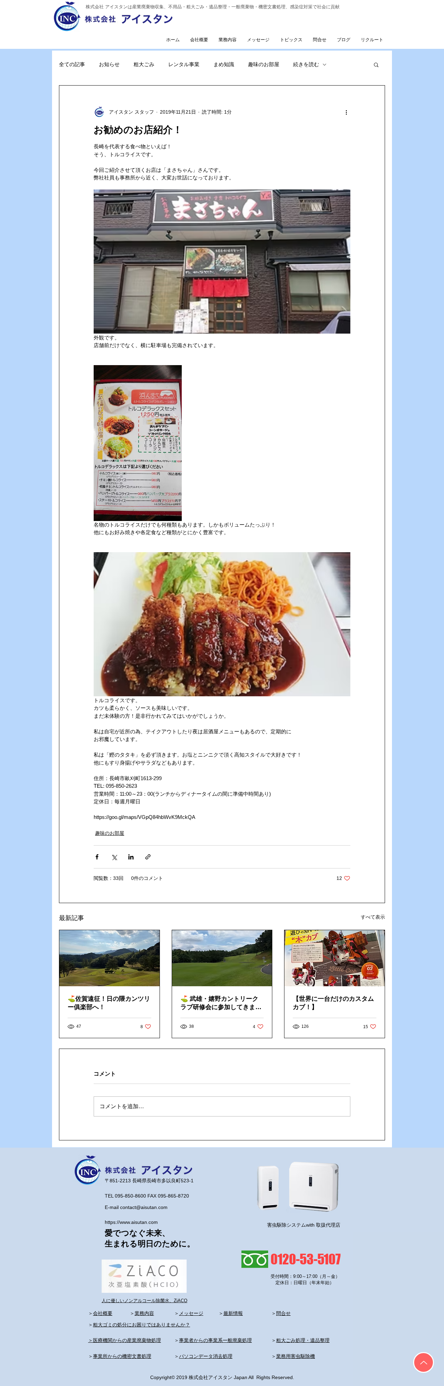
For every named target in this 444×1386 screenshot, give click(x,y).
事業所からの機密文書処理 (122, 1356)
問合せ (283, 1313)
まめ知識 (223, 64)
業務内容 (144, 1313)
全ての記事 (72, 64)
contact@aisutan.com (144, 1207)
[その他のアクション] (346, 112)
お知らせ (109, 64)
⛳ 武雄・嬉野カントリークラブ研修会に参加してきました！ (221, 1003)
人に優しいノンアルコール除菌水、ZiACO (144, 1300)
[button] (376, 64)
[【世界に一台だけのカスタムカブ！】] (334, 958)
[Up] (423, 1362)
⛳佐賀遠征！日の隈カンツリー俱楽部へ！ (109, 1002)
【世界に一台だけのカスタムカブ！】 (333, 1002)
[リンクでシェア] (148, 857)
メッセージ (191, 1313)
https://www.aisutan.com (131, 1222)
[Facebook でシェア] (97, 857)
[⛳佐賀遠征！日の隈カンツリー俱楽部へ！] (109, 958)
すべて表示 (373, 917)
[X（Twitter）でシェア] (114, 857)
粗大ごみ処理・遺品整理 (303, 1340)
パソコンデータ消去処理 (205, 1356)
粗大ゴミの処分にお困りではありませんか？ (141, 1324)
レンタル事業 (183, 64)
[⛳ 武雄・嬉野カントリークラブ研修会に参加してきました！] (222, 958)
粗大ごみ (144, 64)
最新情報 (233, 1313)
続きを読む (306, 64)
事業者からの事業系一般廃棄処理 (215, 1340)
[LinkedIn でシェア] (131, 857)
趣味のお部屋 (263, 64)
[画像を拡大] (222, 261)
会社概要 (102, 1313)
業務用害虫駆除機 (295, 1356)
